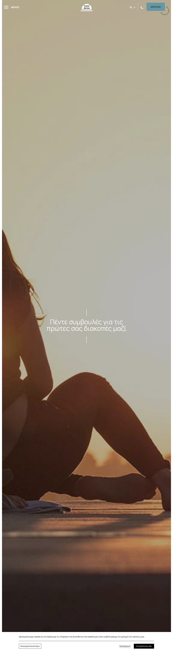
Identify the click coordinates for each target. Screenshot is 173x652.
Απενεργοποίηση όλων (30, 646)
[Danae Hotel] (86, 8)
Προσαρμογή (124, 646)
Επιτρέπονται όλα (144, 646)
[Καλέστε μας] (142, 7)
